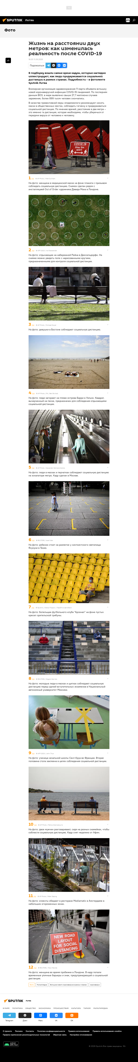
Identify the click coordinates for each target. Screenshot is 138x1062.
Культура (76, 1008)
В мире (6, 1008)
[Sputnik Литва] (13, 22)
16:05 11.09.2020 (36, 59)
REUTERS (41, 540)
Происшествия (61, 1008)
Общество (30, 1008)
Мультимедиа (42, 985)
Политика (17, 1008)
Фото (32, 985)
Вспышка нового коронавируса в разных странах (68, 985)
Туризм (87, 1008)
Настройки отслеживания (81, 1035)
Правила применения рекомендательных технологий (26, 1035)
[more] (107, 178)
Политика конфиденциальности (51, 1031)
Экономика (45, 1008)
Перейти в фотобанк (64, 608)
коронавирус (95, 985)
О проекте (7, 1031)
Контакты (30, 1031)
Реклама (19, 1031)
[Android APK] (11, 1044)
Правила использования (78, 1031)
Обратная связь (60, 1035)
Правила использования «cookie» (107, 1031)
